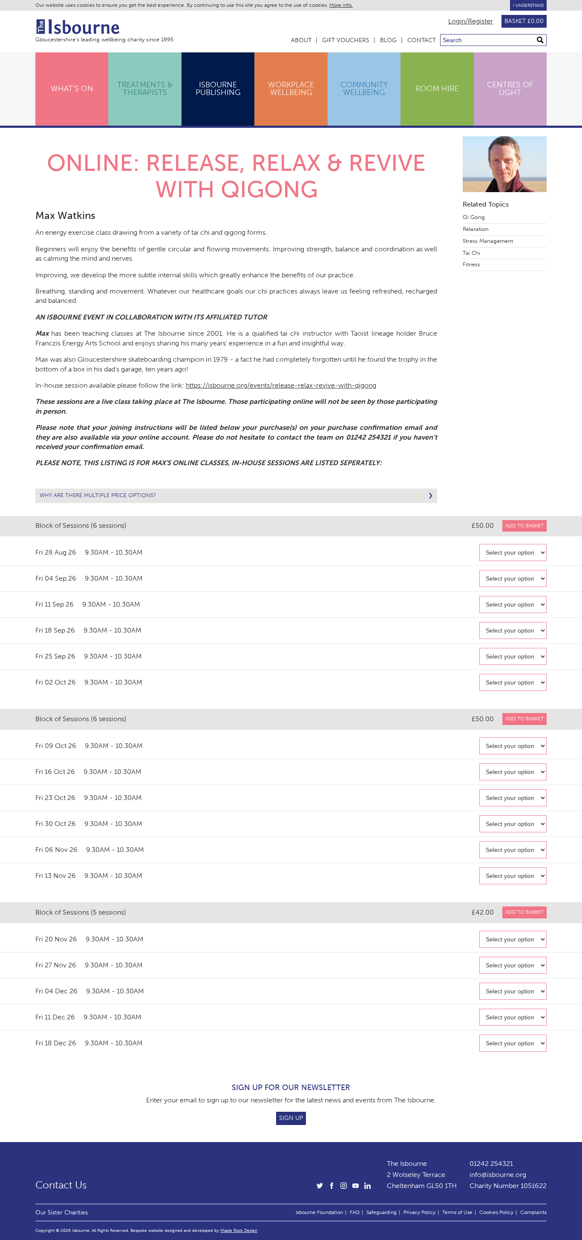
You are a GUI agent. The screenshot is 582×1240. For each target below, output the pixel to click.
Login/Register (470, 21)
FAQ (355, 1212)
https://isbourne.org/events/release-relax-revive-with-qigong (281, 385)
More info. (341, 5)
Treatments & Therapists (145, 88)
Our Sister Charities (61, 1212)
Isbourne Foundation (319, 1212)
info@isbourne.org (498, 1175)
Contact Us (61, 1185)
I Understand (528, 5)
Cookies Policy (496, 1212)
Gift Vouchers (345, 40)
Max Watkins (65, 215)
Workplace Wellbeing (291, 88)
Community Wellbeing (364, 88)
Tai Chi (471, 253)
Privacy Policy (419, 1212)
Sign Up (291, 1118)
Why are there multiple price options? (98, 495)
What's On (72, 88)
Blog (388, 40)
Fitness (471, 264)
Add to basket (524, 526)
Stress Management (488, 241)
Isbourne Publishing (218, 88)
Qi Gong (474, 217)
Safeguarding (381, 1212)
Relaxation (476, 229)
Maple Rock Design (238, 1230)
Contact (421, 40)
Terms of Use (457, 1212)
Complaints (533, 1212)
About (301, 40)
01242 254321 (491, 1163)
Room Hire (436, 88)
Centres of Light (510, 88)
